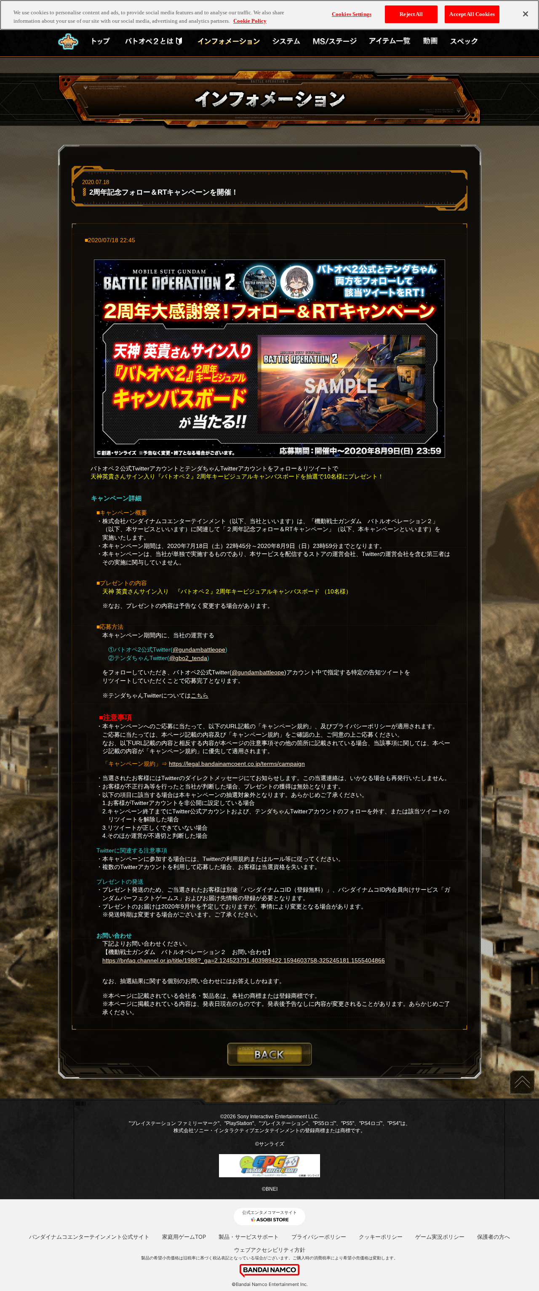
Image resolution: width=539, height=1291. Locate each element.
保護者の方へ (493, 1236)
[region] (269, 15)
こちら (199, 695)
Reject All (411, 14)
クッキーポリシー (381, 1236)
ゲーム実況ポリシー (439, 1236)
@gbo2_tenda (188, 658)
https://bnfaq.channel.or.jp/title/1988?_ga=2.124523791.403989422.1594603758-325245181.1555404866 (243, 960)
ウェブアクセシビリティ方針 (269, 1249)
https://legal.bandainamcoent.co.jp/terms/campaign (237, 763)
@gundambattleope (199, 649)
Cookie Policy (250, 21)
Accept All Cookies (471, 14)
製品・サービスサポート (249, 1236)
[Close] (525, 14)
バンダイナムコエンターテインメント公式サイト (89, 1236)
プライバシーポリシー (318, 1236)
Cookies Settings (351, 14)
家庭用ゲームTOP (184, 1236)
